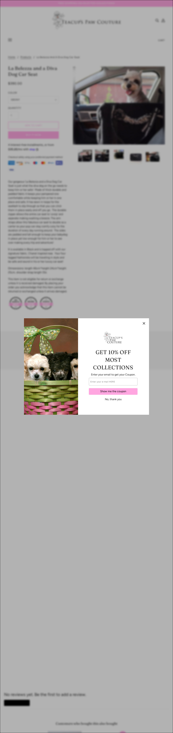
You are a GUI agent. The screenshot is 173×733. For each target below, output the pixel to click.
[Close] (144, 323)
